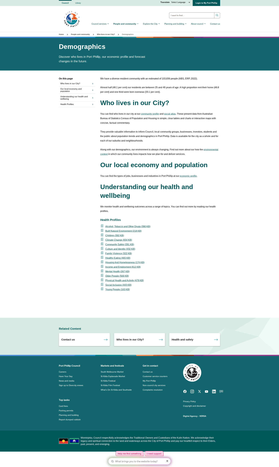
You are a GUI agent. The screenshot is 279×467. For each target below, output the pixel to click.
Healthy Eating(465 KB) (117, 258)
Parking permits (66, 410)
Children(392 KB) (114, 235)
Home (61, 34)
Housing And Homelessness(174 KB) (124, 262)
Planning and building (174, 24)
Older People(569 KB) (117, 276)
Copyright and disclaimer (194, 406)
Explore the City (150, 24)
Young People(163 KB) (117, 289)
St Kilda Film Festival (110, 385)
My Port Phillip (149, 381)
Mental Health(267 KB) (117, 271)
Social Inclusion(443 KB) (118, 285)
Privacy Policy (189, 401)
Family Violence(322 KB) (118, 253)
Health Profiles (67, 104)
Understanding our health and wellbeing (74, 97)
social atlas (170, 114)
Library (78, 3)
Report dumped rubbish (70, 419)
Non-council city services (154, 385)
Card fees (63, 406)
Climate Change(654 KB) (118, 240)
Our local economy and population (71, 90)
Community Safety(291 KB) (119, 244)
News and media (66, 381)
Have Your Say (66, 376)
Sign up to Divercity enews (71, 385)
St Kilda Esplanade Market (113, 376)
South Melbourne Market (112, 372)
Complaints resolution (153, 390)
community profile (150, 114)
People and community (124, 24)
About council (197, 24)
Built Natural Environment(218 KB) (123, 231)
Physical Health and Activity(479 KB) (124, 280)
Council (65, 3)
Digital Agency (190, 416)
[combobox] (194, 15)
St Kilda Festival (108, 381)
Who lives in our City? (106, 34)
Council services (99, 24)
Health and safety (182, 339)
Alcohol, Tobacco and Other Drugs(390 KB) (127, 226)
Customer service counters (155, 376)
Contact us (215, 24)
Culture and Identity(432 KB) (120, 249)
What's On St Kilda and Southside (116, 390)
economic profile (188, 176)
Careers (62, 372)
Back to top (264, 460)
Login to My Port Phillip (206, 3)
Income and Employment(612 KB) (123, 267)
